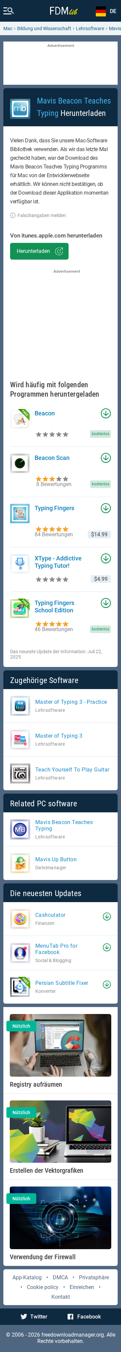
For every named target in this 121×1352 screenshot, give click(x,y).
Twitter (38, 1316)
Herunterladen (33, 251)
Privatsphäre (94, 1277)
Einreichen (82, 1287)
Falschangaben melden (41, 215)
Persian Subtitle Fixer (61, 983)
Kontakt (60, 1297)
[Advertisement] (60, 64)
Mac (7, 28)
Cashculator (50, 915)
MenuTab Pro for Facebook (56, 949)
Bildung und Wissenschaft (44, 28)
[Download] (107, 916)
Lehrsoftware (90, 28)
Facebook (89, 1316)
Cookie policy (42, 1287)
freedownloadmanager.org (72, 1335)
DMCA (60, 1277)
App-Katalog (27, 1277)
